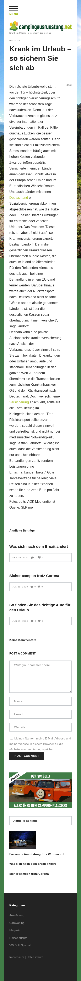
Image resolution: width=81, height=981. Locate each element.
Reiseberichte (18, 937)
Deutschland (18, 197)
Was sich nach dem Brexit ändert (38, 546)
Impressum (16, 957)
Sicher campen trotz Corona (34, 576)
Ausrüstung (16, 915)
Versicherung (19, 402)
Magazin (14, 40)
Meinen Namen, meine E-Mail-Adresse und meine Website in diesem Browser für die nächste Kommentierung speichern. (40, 744)
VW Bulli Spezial (20, 945)
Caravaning (17, 922)
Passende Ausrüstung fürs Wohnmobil (36, 854)
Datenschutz (35, 957)
